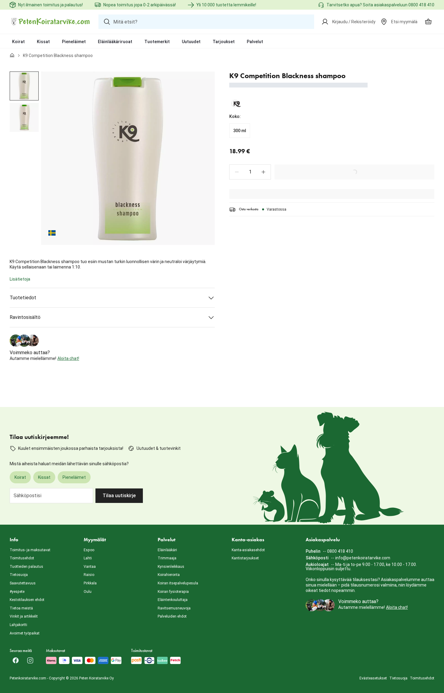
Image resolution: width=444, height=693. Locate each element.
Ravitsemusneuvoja (174, 608)
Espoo (89, 550)
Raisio (89, 575)
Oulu (88, 592)
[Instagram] (30, 660)
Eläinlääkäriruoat (115, 41)
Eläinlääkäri (167, 550)
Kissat (43, 41)
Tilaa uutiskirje (119, 495)
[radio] (239, 130)
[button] (237, 172)
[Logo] (50, 21)
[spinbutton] (250, 172)
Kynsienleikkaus (171, 566)
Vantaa (90, 566)
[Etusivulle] (12, 55)
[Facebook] (16, 660)
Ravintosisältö (25, 317)
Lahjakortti (18, 625)
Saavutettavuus (23, 583)
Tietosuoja (19, 575)
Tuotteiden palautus (26, 566)
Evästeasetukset (373, 678)
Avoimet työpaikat (25, 633)
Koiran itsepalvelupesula (178, 583)
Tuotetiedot (23, 297)
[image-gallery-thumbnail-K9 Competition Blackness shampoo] (24, 86)
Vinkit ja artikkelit (24, 616)
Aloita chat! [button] (68, 358)
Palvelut (255, 41)
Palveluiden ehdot (172, 616)
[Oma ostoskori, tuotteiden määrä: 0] (428, 22)
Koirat (18, 41)
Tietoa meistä (21, 608)
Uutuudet (191, 41)
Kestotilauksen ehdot (27, 600)
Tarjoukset (224, 41)
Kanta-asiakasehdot (248, 550)
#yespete (17, 592)
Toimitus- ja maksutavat (30, 550)
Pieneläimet (74, 41)
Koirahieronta (169, 575)
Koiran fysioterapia (173, 592)
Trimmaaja (167, 558)
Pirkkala (90, 583)
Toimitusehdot (22, 558)
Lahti (88, 558)
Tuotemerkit (157, 41)
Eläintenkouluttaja (173, 600)
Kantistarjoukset (245, 558)
